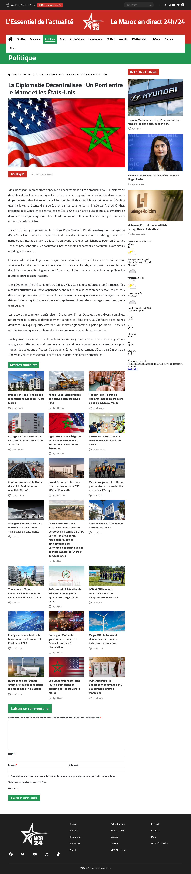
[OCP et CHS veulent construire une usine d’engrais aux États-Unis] (107, 576)
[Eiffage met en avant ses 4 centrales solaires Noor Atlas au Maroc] (26, 423)
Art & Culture (77, 39)
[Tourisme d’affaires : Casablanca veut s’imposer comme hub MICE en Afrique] (26, 576)
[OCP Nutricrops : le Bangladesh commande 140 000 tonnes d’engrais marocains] (107, 667)
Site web (73, 765)
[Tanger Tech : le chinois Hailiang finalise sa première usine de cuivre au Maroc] (107, 381)
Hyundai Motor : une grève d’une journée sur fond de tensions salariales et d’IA (154, 121)
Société (21, 39)
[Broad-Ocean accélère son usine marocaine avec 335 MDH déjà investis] (67, 468)
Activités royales (159, 843)
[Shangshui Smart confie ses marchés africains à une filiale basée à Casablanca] (26, 510)
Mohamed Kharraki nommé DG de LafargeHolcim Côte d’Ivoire (147, 227)
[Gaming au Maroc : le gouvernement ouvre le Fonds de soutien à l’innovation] (67, 621)
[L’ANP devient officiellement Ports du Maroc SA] (107, 510)
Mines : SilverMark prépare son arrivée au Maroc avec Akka (65, 398)
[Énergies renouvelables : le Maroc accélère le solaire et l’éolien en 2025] (26, 621)
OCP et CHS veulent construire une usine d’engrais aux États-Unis (103, 593)
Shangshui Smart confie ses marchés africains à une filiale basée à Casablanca (25, 527)
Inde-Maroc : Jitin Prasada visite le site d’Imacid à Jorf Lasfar (105, 440)
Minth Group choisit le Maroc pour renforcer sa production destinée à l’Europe (106, 486)
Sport (63, 39)
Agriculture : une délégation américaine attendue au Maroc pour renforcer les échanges (65, 442)
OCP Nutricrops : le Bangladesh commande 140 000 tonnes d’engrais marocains (105, 686)
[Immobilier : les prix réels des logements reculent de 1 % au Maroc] (26, 381)
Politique (50, 39)
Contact (168, 39)
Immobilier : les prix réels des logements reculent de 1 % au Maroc (26, 398)
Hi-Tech (155, 39)
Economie (35, 39)
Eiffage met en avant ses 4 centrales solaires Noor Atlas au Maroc (25, 440)
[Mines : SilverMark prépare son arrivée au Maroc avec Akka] (67, 381)
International (96, 39)
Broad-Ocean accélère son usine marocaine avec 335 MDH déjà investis (64, 486)
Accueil (15, 74)
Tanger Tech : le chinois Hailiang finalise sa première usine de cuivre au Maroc (106, 398)
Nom (11, 753)
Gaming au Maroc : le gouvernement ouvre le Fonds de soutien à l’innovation (63, 641)
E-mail (12, 765)
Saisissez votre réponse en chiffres (27, 782)
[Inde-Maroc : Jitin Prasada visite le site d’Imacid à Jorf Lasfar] (107, 423)
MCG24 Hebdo (139, 39)
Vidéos (111, 39)
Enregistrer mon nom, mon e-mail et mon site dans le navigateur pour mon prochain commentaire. (63, 776)
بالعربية (123, 39)
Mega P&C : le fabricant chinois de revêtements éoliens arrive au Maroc (103, 639)
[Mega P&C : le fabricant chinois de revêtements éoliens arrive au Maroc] (107, 621)
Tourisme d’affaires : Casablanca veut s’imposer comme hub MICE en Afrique (25, 593)
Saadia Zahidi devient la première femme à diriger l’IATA (153, 177)
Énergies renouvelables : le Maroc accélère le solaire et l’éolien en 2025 (24, 639)
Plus (12, 48)
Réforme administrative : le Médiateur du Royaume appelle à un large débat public (65, 595)
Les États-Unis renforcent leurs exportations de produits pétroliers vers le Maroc (64, 686)
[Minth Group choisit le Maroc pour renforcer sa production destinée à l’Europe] (107, 468)
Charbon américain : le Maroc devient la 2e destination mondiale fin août (25, 486)
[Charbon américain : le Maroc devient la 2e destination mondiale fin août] (26, 468)
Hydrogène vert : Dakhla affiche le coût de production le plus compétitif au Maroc (25, 684)
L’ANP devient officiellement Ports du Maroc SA (106, 525)
